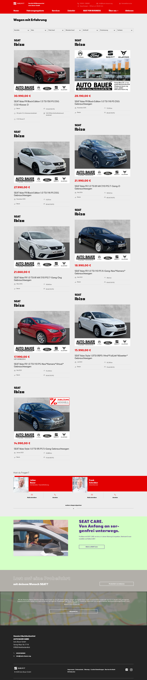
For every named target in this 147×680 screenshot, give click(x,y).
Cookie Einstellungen (97, 669)
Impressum (71, 669)
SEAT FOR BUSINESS (92, 11)
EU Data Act (71, 672)
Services (56, 11)
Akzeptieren (73, 611)
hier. (81, 604)
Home (16, 11)
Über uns (113, 11)
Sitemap (87, 669)
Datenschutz (79, 669)
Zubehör (71, 11)
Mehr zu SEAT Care (92, 547)
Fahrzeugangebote (35, 11)
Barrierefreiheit (110, 669)
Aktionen (129, 11)
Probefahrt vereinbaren (116, 584)
